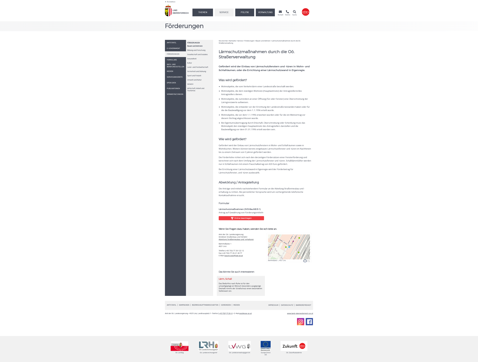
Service (224, 12)
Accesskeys (171, 1)
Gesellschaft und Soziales (197, 54)
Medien (236, 305)
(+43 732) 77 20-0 (225, 313)
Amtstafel (171, 305)
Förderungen (193, 43)
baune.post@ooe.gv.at (233, 255)
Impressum (273, 305)
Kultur (189, 63)
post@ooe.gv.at (245, 313)
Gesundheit (191, 59)
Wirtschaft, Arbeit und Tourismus (195, 90)
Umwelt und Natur (194, 80)
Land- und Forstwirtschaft (197, 67)
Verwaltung (265, 12)
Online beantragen (243, 218)
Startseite (232, 41)
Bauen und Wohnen (195, 46)
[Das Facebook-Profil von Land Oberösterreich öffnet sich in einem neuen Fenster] (309, 321)
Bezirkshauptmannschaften (205, 305)
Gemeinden (226, 305)
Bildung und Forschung (196, 50)
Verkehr (190, 84)
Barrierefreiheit (303, 305)
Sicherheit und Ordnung (196, 71)
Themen (202, 12)
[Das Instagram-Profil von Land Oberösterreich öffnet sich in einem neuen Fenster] (300, 321)
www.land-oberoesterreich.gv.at (300, 313)
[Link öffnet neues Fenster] (305, 10)
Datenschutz (287, 305)
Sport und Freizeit (194, 76)
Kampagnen (184, 305)
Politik (245, 12)
